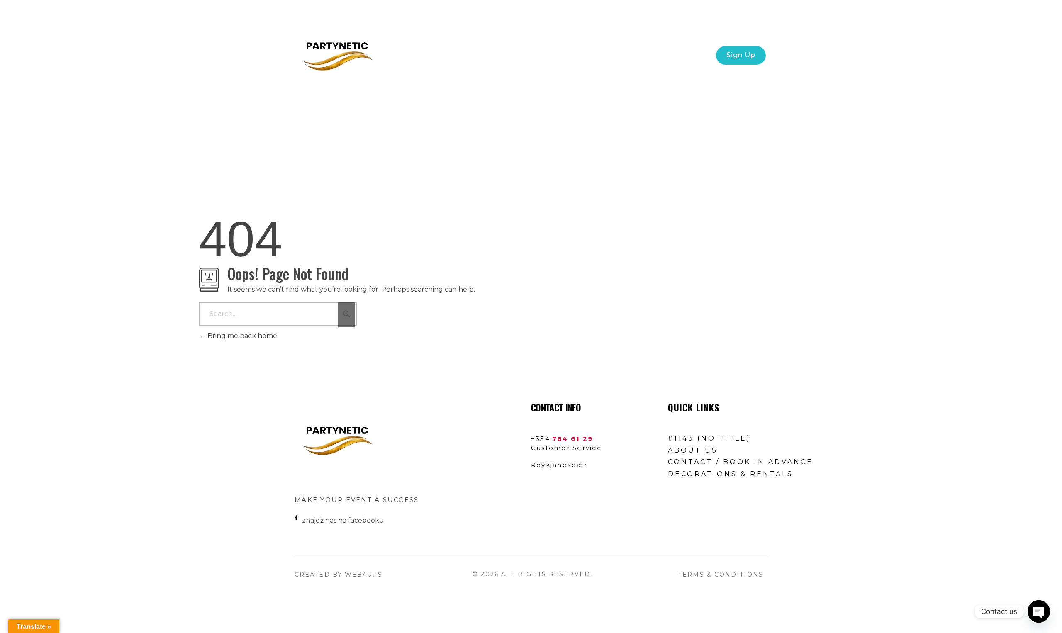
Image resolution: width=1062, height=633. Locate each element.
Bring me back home (241, 336)
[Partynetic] (336, 53)
